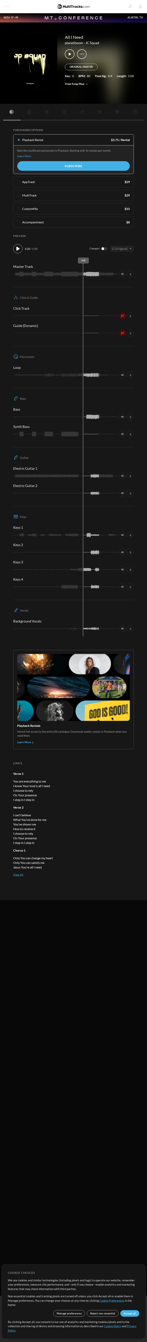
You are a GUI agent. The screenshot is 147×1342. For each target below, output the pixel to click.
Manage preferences (69, 1313)
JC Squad (92, 43)
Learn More (24, 156)
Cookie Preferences (112, 1300)
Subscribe (73, 166)
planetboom (74, 43)
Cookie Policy (112, 1326)
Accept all (130, 1313)
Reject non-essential (102, 1313)
